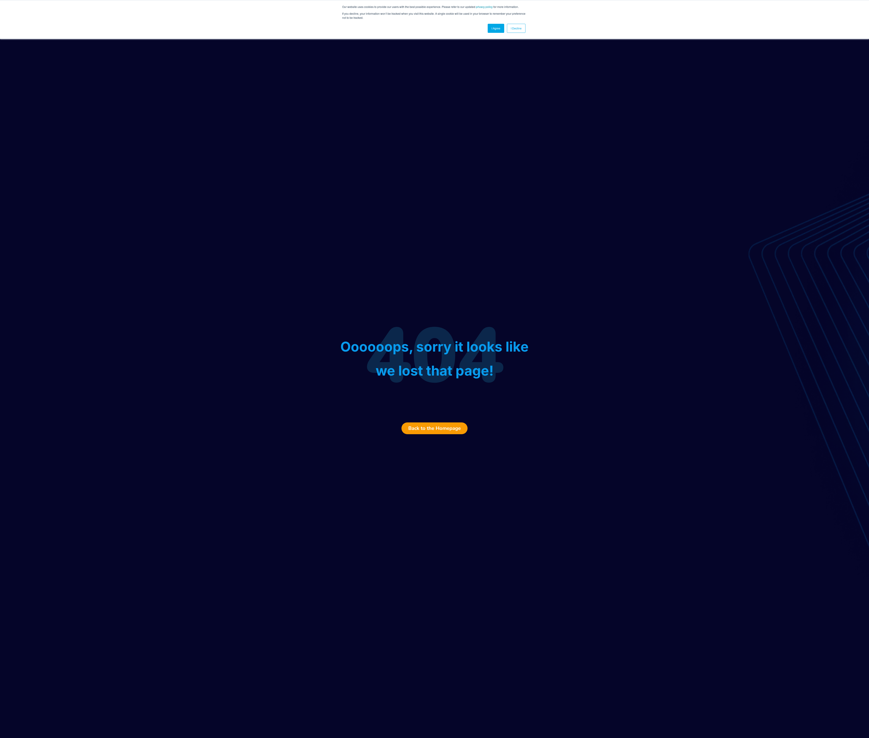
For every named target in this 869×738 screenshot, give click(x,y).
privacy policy (484, 7)
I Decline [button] (516, 28)
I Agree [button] (496, 28)
